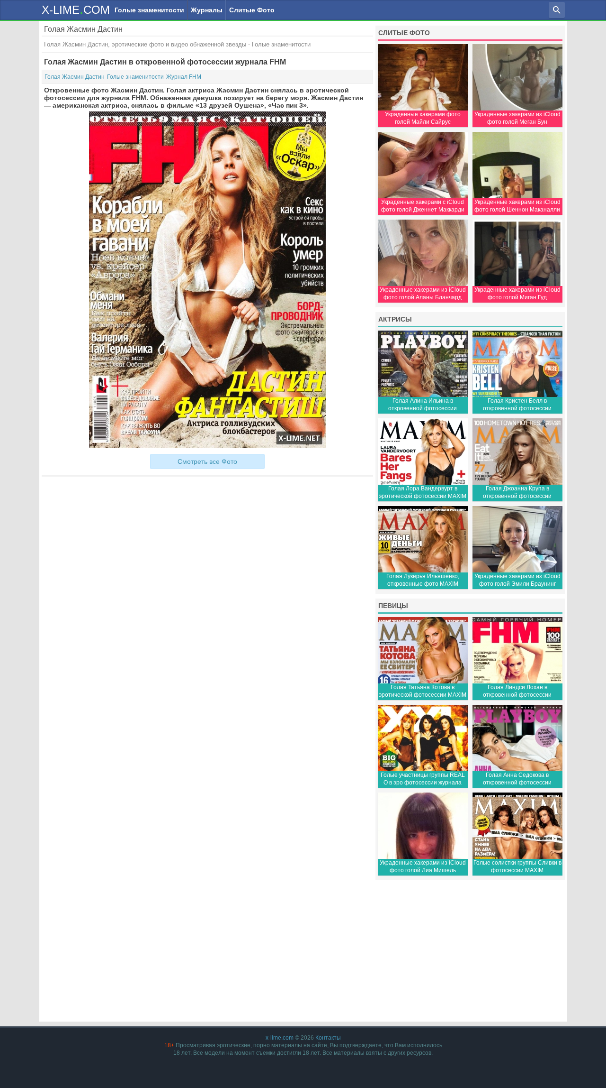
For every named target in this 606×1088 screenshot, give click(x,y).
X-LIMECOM (76, 9)
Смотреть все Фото (207, 461)
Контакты (328, 1037)
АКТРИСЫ (395, 319)
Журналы (207, 10)
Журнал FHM (183, 77)
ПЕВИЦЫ (393, 605)
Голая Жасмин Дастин (75, 77)
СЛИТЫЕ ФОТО (404, 33)
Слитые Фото (252, 10)
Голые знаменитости (149, 10)
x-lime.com (280, 1037)
